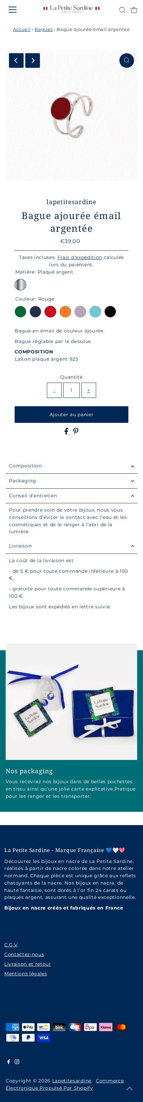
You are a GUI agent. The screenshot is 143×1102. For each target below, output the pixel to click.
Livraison (20, 546)
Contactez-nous (24, 954)
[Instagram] (17, 1062)
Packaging (22, 480)
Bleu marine (35, 311)
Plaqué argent (20, 285)
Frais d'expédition (80, 257)
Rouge (50, 311)
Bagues (44, 29)
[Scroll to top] (129, 1088)
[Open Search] (122, 10)
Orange (65, 311)
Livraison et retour (27, 964)
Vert (20, 311)
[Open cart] (134, 10)
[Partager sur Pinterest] (75, 432)
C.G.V (11, 944)
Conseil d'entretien (33, 495)
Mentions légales (25, 973)
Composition (25, 465)
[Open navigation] (20, 9)
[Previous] (16, 60)
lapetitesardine (71, 1080)
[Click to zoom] (126, 60)
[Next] (32, 60)
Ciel (95, 311)
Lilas (80, 311)
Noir (110, 311)
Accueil (22, 29)
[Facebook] (9, 1062)
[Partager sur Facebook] (67, 432)
